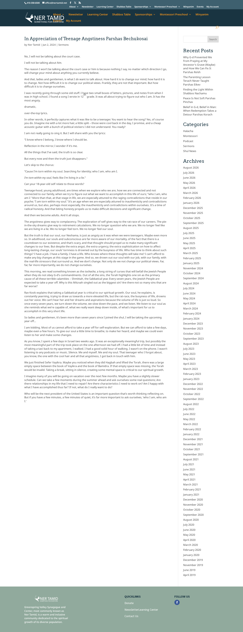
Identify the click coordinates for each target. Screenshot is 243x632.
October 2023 (191, 333)
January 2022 (191, 434)
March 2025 (190, 253)
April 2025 (189, 248)
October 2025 (191, 218)
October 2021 (191, 449)
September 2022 (193, 399)
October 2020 (191, 509)
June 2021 (189, 469)
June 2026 (189, 177)
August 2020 (191, 520)
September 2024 (193, 278)
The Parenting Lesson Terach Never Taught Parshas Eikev (196, 80)
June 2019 (189, 570)
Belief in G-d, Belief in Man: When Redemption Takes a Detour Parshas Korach (199, 110)
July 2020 (188, 524)
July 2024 (188, 288)
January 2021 (191, 494)
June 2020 (189, 530)
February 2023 (192, 374)
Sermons (63, 44)
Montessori (190, 136)
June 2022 (189, 414)
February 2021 (192, 489)
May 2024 (189, 298)
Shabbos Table (124, 7)
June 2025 (189, 238)
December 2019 (193, 560)
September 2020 (193, 515)
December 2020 (193, 499)
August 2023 (191, 344)
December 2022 (193, 384)
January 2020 (191, 555)
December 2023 (193, 323)
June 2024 (189, 293)
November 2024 (193, 268)
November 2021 (193, 444)
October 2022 (191, 394)
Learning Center (105, 7)
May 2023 (189, 359)
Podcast (188, 141)
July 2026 (188, 172)
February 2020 (192, 550)
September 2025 (193, 223)
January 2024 (191, 318)
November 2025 (193, 213)
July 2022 (188, 409)
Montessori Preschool (165, 7)
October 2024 (191, 273)
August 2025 (191, 228)
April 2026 (189, 188)
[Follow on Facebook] (177, 602)
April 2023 (189, 364)
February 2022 (192, 429)
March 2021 (190, 484)
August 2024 (191, 283)
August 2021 (191, 459)
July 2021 (188, 464)
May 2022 (189, 419)
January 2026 (191, 203)
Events (200, 7)
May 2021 (189, 474)
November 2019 (193, 565)
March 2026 (190, 193)
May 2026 (189, 183)
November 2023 (193, 328)
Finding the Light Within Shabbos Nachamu (198, 91)
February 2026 (192, 198)
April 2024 (189, 303)
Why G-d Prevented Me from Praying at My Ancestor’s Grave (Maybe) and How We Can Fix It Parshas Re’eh (199, 64)
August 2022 (191, 404)
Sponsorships (141, 7)
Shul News (189, 151)
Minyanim (188, 7)
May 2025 (189, 243)
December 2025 (193, 208)
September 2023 (193, 338)
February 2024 (192, 313)
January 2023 (191, 379)
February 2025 (192, 258)
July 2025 (188, 233)
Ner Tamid (34, 44)
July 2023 (188, 348)
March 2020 (190, 545)
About (72, 7)
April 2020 (189, 540)
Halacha (188, 131)
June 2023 (189, 354)
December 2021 (193, 439)
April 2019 (189, 575)
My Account (212, 7)
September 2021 (193, 454)
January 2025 (191, 263)
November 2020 (193, 504)
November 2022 (193, 389)
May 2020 (189, 535)
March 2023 (190, 369)
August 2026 (191, 167)
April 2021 (189, 479)
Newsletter (88, 7)
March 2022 (190, 424)
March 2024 (190, 308)
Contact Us (131, 616)
